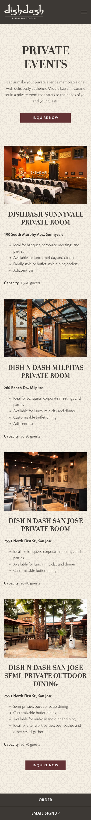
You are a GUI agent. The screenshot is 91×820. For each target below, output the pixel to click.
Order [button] (45, 800)
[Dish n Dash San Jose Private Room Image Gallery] (45, 481)
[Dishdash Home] (24, 12)
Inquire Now (45, 118)
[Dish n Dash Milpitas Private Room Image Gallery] (45, 328)
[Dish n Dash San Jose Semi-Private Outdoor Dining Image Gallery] (45, 628)
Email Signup (46, 813)
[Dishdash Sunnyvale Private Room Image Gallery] (45, 175)
